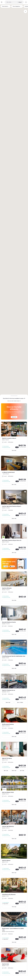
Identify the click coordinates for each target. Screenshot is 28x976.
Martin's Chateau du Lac (14, 690)
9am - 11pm (14, 484)
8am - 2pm (6, 770)
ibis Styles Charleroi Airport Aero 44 (14, 540)
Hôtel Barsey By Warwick (14, 894)
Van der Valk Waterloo (14, 826)
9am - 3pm (14, 552)
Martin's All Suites (14, 587)
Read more (14, 417)
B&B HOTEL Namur (14, 758)
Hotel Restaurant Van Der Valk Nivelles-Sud (14, 656)
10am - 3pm (14, 518)
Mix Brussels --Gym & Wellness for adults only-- (14, 928)
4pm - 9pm (22, 770)
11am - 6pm (14, 450)
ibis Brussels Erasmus (14, 724)
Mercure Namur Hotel (14, 792)
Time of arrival (5, 6)
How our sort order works (13, 401)
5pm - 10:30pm (20, 702)
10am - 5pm (8, 702)
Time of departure (16, 6)
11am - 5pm (14, 906)
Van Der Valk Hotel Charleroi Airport (14, 506)
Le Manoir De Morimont (14, 472)
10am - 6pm (14, 770)
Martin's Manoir (14, 860)
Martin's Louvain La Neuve (14, 438)
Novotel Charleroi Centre (14, 622)
